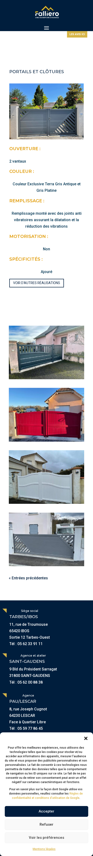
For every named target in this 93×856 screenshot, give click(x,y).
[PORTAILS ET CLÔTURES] (46, 352)
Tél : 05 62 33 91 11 (26, 644)
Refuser (46, 824)
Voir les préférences (46, 837)
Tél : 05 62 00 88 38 (26, 682)
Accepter (46, 811)
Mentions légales (44, 849)
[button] (85, 738)
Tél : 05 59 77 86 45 (26, 728)
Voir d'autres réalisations (36, 283)
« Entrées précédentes (28, 578)
